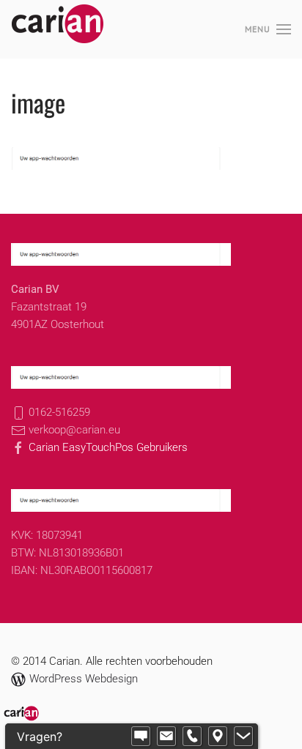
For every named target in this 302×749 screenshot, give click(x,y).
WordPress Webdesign (83, 678)
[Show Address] (217, 736)
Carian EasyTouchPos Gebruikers (107, 447)
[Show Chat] (140, 736)
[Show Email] (166, 736)
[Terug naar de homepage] (58, 29)
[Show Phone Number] (192, 736)
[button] (268, 29)
